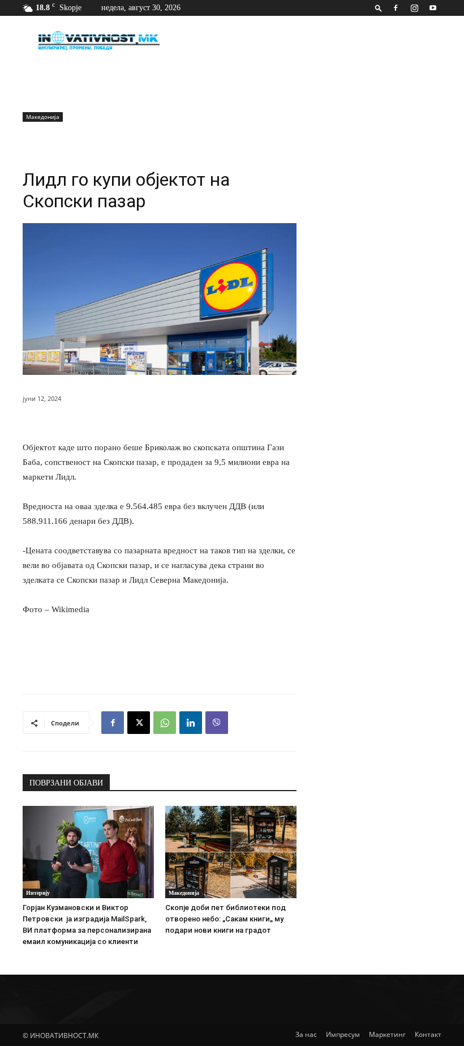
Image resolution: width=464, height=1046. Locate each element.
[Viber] (216, 722)
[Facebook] (395, 8)
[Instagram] (414, 8)
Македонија (42, 117)
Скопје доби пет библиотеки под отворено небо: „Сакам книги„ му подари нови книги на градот (225, 918)
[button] (378, 7)
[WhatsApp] (164, 722)
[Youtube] (432, 8)
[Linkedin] (190, 722)
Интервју (38, 893)
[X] (138, 722)
